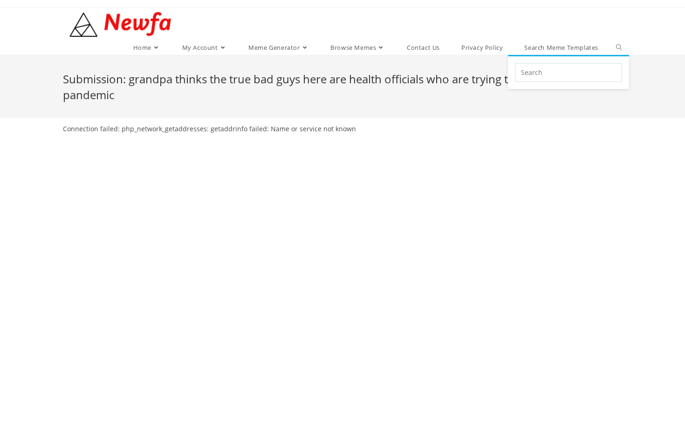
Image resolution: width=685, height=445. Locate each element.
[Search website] (619, 47)
